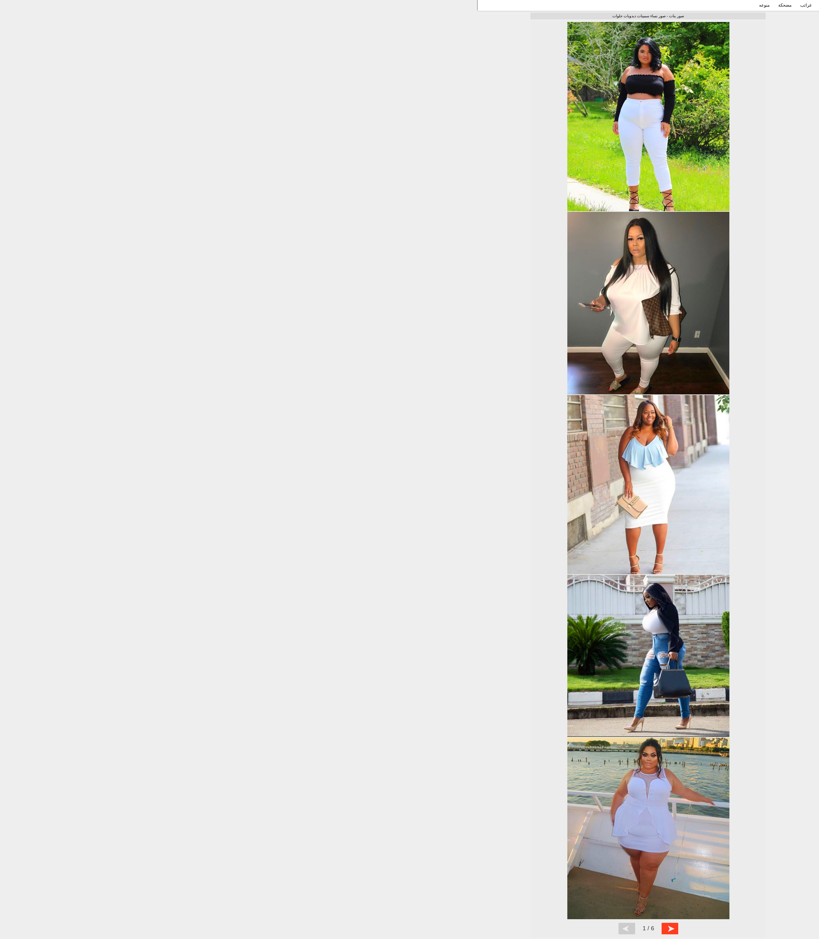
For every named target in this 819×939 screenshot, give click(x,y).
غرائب (806, 5)
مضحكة (785, 5)
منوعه (764, 5)
